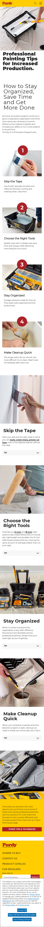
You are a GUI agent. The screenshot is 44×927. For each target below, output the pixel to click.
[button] (40, 3)
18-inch (28, 532)
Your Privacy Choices (22, 919)
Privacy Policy (35, 894)
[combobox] (23, 3)
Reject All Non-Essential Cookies (22, 915)
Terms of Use (24, 905)
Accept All (22, 910)
